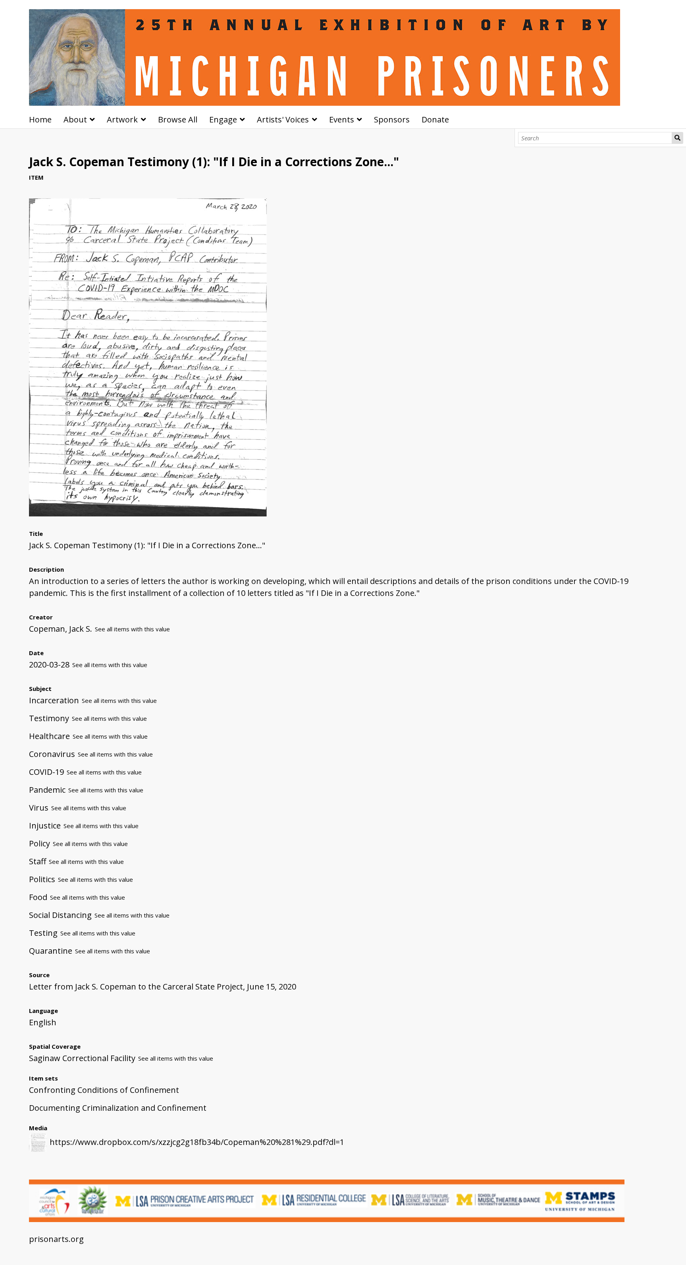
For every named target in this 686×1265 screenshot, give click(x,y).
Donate (435, 119)
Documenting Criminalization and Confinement (117, 1107)
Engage (223, 119)
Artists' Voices (283, 119)
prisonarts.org (56, 1239)
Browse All (177, 119)
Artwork (122, 119)
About (75, 119)
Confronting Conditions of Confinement (104, 1090)
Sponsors (392, 119)
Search (677, 138)
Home (40, 119)
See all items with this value (132, 629)
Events (341, 119)
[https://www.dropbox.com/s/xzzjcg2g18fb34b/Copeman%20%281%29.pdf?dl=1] (148, 513)
